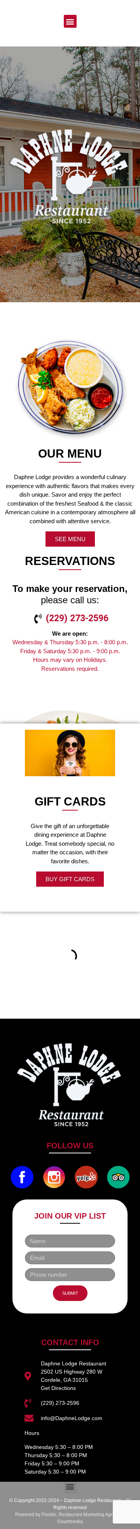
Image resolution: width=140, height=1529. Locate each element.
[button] (70, 21)
